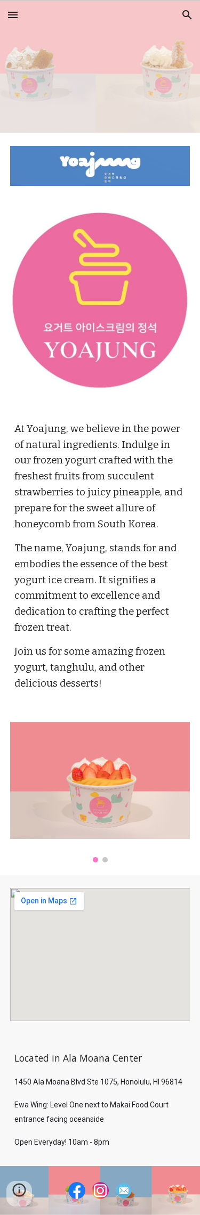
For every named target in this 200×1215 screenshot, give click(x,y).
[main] (100, 556)
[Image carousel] (100, 792)
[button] (13, 14)
